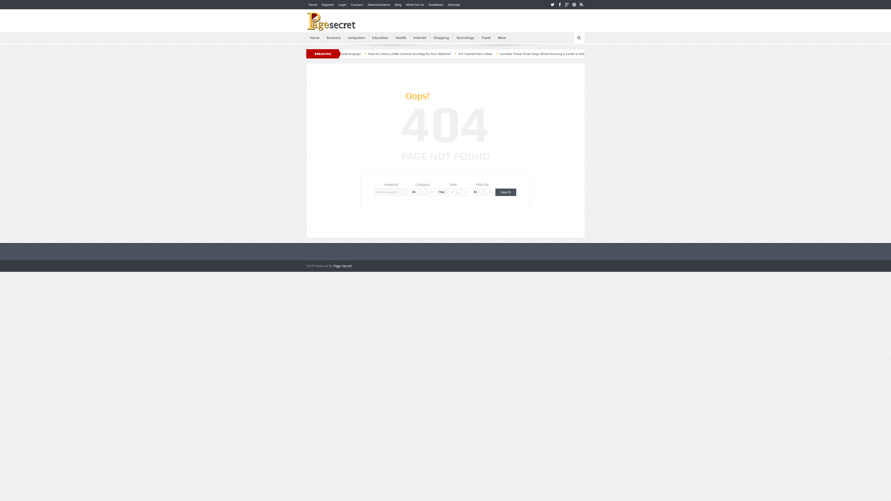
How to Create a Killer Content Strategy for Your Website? (383, 54)
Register (328, 4)
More (502, 38)
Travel (486, 38)
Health (401, 38)
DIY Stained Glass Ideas (449, 54)
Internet (419, 38)
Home (313, 4)
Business (334, 38)
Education (380, 38)
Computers (356, 38)
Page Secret (343, 266)
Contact (357, 4)
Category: (423, 185)
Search (505, 192)
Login (342, 4)
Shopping (441, 38)
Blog (398, 4)
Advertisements (379, 4)
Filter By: (482, 185)
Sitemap (454, 4)
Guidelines (436, 4)
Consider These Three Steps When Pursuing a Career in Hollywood (521, 54)
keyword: (391, 185)
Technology (465, 38)
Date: (453, 185)
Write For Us (415, 4)
